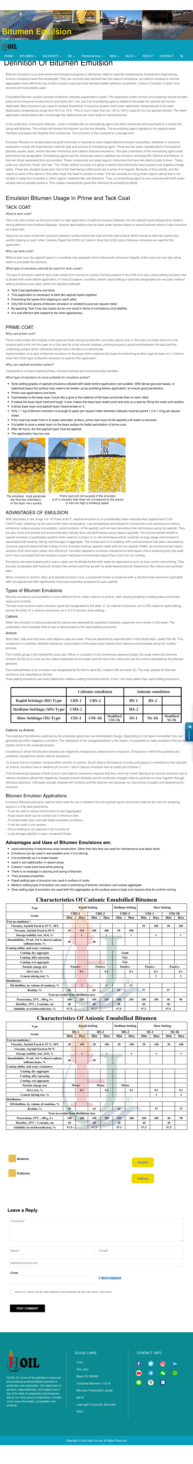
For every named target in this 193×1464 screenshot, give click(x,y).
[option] (96, 26)
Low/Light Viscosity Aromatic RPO (96, 1407)
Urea (80, 1362)
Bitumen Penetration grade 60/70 (95, 1393)
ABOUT (148, 56)
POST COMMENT (27, 1308)
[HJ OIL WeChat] (163, 1372)
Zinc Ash (83, 1369)
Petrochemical (91, 56)
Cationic (142, 1178)
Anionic (143, 1162)
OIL (70, 56)
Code (13, 1273)
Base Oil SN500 (87, 1376)
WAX (113, 56)
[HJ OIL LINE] (139, 1382)
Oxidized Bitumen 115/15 (94, 1383)
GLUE (130, 56)
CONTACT (167, 56)
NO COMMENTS (17, 39)
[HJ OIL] (23, 1360)
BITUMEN (27, 56)
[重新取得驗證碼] (109, 1278)
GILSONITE (51, 56)
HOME (8, 56)
